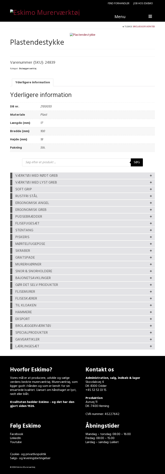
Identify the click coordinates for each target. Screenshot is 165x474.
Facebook (16, 434)
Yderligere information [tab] (32, 82)
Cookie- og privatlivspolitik (28, 454)
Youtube (16, 442)
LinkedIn (15, 438)
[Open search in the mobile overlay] (82, 162)
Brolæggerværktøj (144, 27)
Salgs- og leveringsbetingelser (30, 458)
